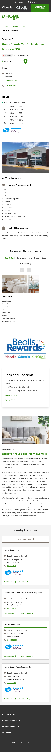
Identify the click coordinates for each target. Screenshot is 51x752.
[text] (25, 55)
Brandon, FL (8, 39)
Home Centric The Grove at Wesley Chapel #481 (23, 593)
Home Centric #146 (11, 550)
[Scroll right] (29, 270)
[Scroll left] (22, 270)
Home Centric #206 (12, 624)
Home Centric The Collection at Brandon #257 (23, 47)
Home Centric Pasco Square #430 (17, 667)
